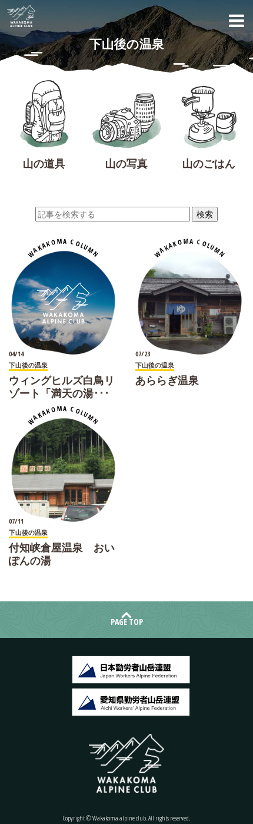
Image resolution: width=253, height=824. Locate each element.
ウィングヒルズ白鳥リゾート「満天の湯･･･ (62, 386)
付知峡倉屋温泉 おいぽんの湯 (62, 553)
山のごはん (208, 163)
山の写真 (126, 163)
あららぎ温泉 (167, 380)
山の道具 (44, 163)
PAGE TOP (127, 621)
